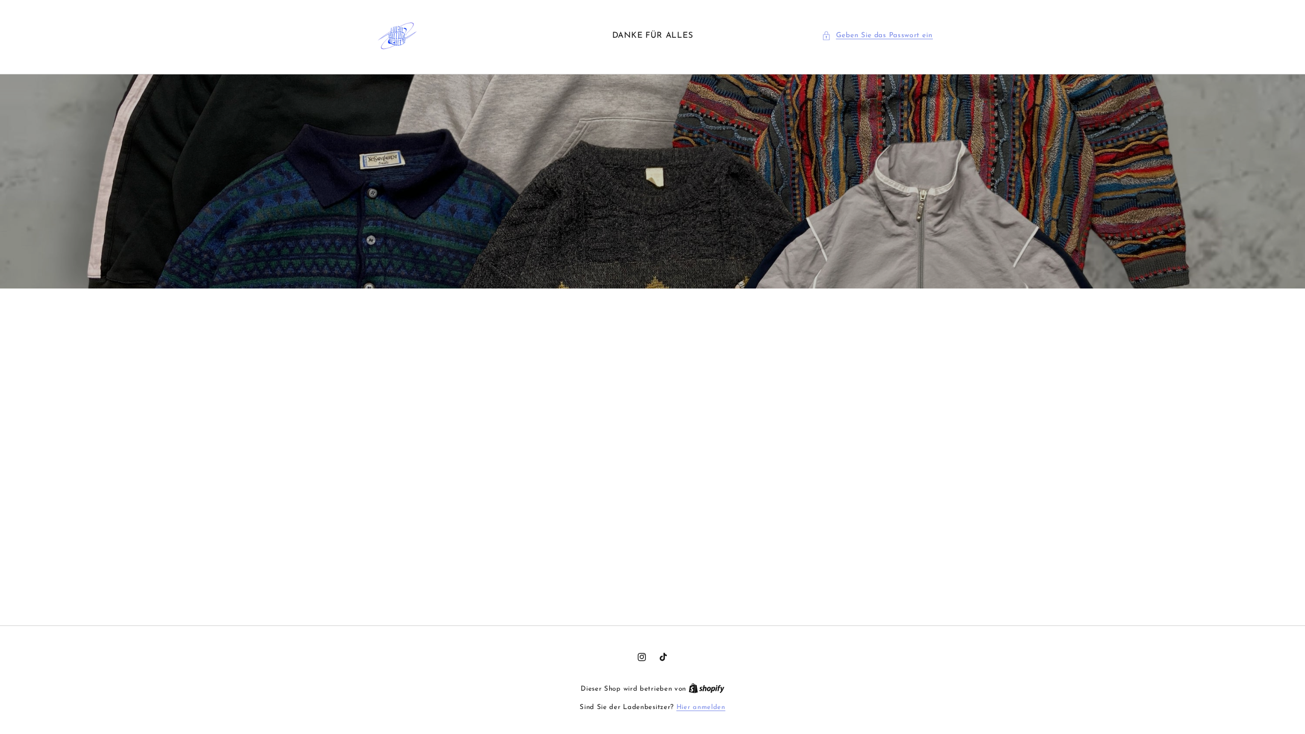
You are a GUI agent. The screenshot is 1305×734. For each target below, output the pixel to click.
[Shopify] (706, 689)
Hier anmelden (700, 707)
